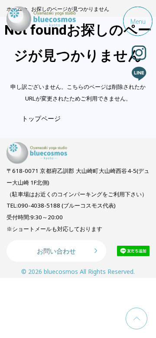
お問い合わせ (56, 251)
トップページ (41, 118)
